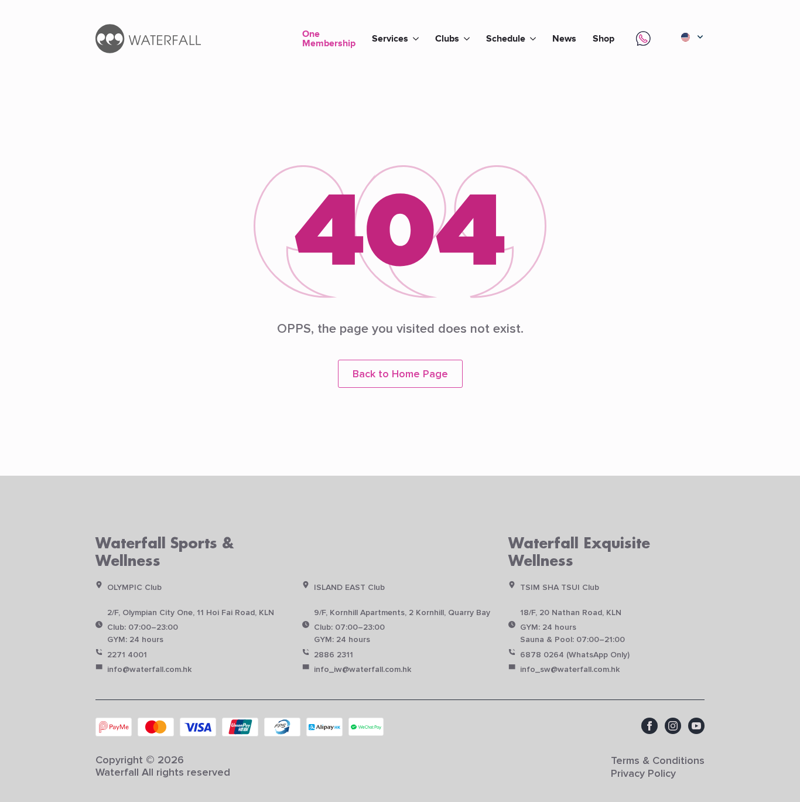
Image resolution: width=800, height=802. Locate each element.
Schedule (505, 39)
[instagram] (673, 726)
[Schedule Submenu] (534, 39)
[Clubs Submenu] (468, 39)
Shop (603, 39)
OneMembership (328, 38)
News (564, 39)
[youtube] (696, 726)
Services (390, 39)
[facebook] (649, 726)
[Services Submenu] (417, 39)
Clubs (447, 39)
